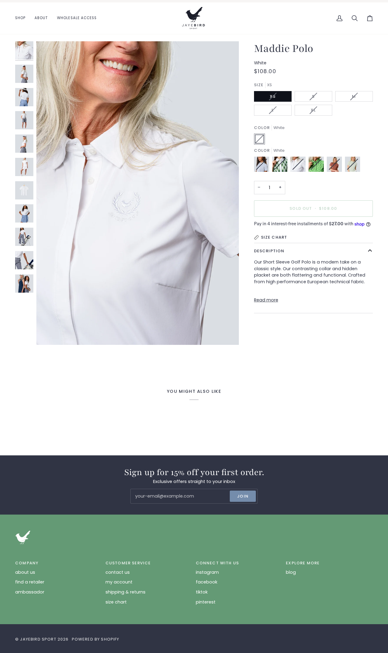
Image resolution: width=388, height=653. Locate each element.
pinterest (206, 602)
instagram (207, 572)
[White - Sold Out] (299, 166)
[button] (22, 18)
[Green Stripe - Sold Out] (352, 166)
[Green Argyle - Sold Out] (281, 166)
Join (243, 496)
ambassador (29, 592)
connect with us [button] (217, 563)
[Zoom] (47, 333)
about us (25, 572)
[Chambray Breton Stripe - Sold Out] (263, 166)
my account (118, 582)
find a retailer (29, 582)
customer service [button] (128, 563)
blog (291, 572)
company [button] (26, 563)
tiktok (202, 592)
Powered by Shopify (95, 639)
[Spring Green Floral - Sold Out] (318, 166)
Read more (266, 300)
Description (269, 251)
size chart (116, 602)
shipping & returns (125, 592)
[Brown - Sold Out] (336, 166)
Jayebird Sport (38, 639)
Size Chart (274, 237)
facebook (206, 582)
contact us (117, 572)
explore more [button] (302, 563)
